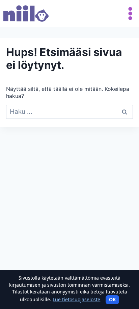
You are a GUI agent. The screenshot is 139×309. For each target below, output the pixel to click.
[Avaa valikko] (129, 13)
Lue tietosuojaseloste (76, 299)
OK (112, 299)
